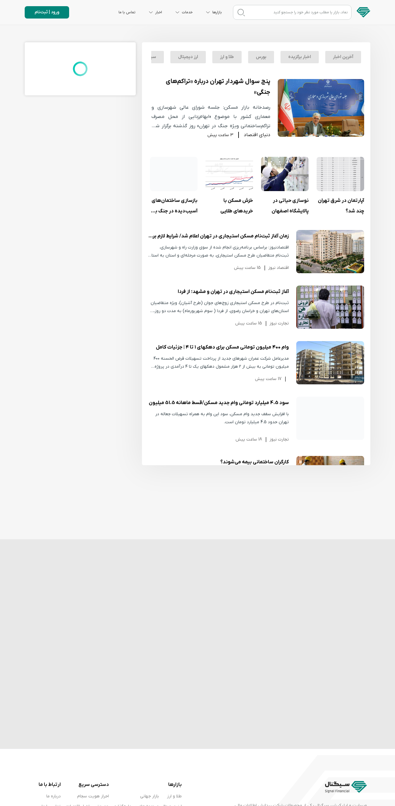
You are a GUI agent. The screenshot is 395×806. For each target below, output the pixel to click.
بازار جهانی (149, 796)
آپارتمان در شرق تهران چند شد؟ (340, 174)
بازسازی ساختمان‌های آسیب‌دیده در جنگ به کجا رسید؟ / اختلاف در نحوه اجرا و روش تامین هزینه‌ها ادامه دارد (174, 174)
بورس (261, 57)
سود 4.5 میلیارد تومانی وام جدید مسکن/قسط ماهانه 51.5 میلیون (330, 418)
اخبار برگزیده (299, 57)
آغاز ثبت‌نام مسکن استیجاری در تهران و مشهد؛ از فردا (330, 307)
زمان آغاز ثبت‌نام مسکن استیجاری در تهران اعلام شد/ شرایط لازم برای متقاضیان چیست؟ (330, 251)
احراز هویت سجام (93, 796)
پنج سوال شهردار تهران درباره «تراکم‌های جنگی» (218, 86)
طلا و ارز (227, 57)
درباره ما (53, 796)
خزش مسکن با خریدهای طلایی (229, 174)
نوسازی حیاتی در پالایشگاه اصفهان (285, 174)
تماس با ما (126, 12)
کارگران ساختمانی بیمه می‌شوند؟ (254, 462)
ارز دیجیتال (188, 57)
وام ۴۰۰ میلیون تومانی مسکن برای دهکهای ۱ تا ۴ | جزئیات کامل (330, 362)
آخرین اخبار (343, 57)
